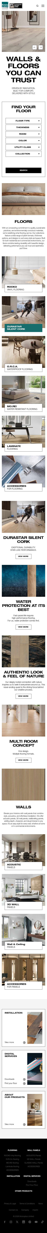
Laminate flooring (12, 1167)
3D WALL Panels (33, 1159)
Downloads (31, 1182)
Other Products (23, 1191)
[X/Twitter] (17, 1222)
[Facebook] (5, 1222)
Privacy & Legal (10, 1204)
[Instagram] (11, 1222)
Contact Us (13, 1210)
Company (25, 1210)
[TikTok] (42, 1222)
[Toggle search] (37, 6)
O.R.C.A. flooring (12, 1159)
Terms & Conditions (27, 1204)
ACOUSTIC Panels (33, 1156)
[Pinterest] (30, 1222)
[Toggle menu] (43, 6)
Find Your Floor (32, 1185)
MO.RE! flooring (12, 1163)
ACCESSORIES (12, 1170)
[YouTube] (36, 1222)
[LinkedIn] (23, 1222)
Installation (13, 1176)
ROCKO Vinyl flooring (12, 1156)
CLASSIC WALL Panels (33, 1163)
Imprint (35, 1210)
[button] (34, 47)
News (40, 1204)
